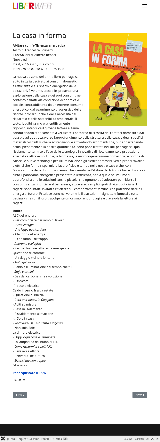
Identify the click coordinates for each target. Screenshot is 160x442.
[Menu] (144, 6)
